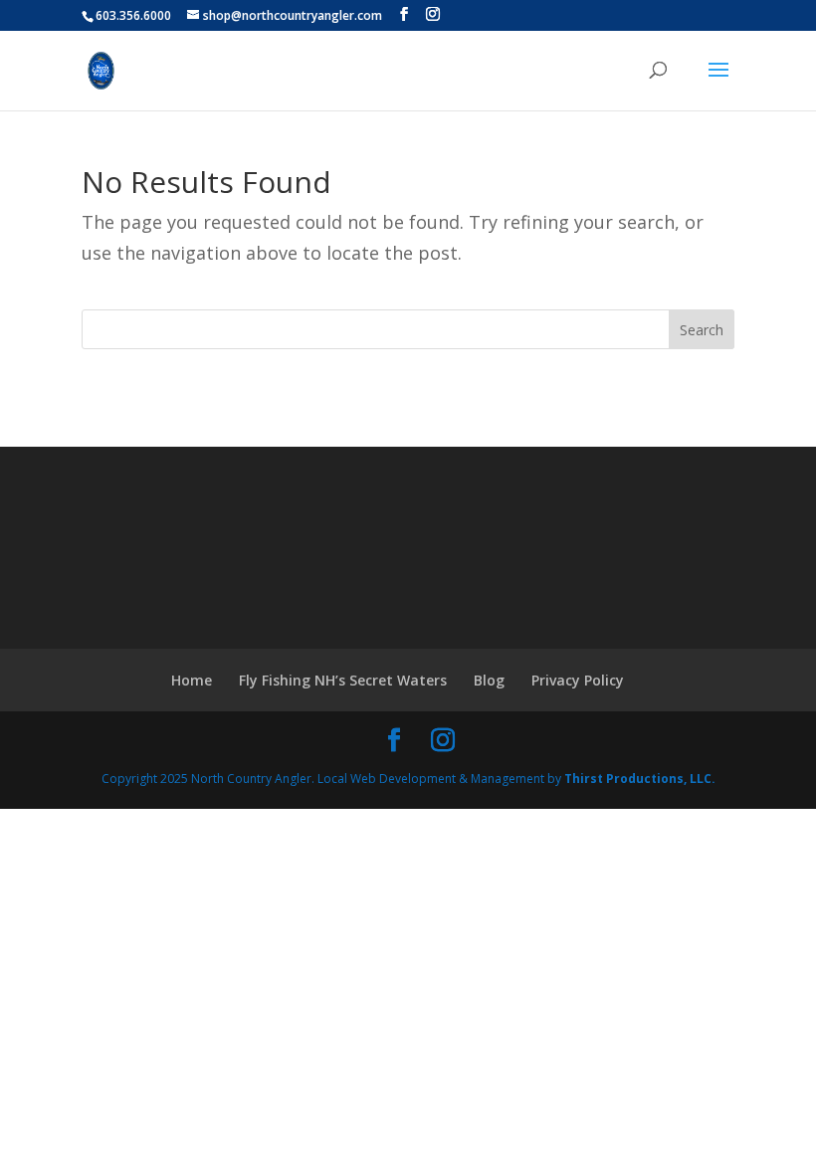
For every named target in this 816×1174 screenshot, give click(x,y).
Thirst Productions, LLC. (639, 778)
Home (191, 680)
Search (701, 329)
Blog (489, 680)
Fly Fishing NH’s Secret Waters (343, 680)
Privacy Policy (577, 680)
